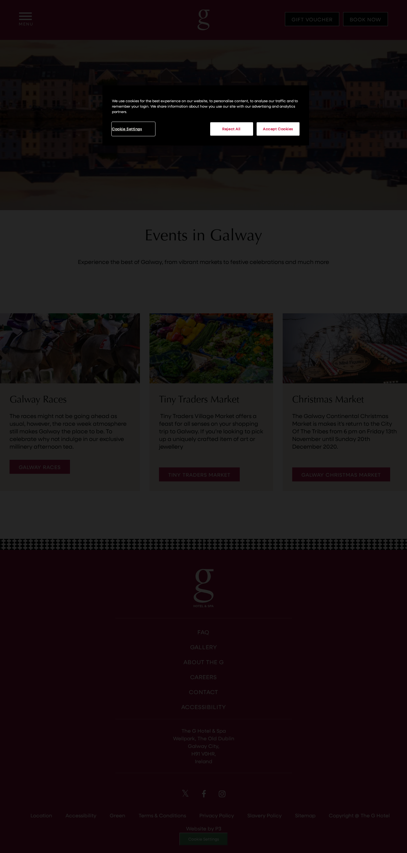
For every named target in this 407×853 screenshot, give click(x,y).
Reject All (231, 128)
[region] (205, 115)
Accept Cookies (278, 128)
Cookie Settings (127, 128)
